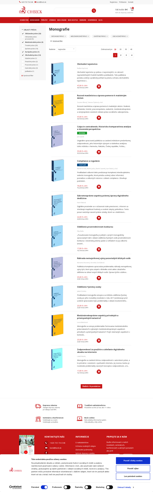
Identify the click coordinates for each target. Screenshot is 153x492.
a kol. (101, 102)
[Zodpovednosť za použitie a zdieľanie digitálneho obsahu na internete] (62, 359)
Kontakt (130, 2)
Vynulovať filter (28, 76)
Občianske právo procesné (31, 38)
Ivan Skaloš (110, 169)
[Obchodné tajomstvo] (62, 73)
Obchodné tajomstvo (87, 64)
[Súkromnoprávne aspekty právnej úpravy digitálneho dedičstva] (62, 205)
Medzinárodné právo (33, 42)
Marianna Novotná (83, 263)
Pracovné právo (30, 65)
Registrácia (113, 2)
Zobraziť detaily (124, 487)
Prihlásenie (122, 2)
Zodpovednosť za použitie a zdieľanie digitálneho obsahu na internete (101, 350)
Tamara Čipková (93, 102)
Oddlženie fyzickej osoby (89, 287)
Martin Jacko (91, 169)
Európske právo (31, 52)
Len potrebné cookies (133, 476)
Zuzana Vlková (82, 102)
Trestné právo (30, 45)
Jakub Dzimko (81, 291)
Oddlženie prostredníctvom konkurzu (95, 227)
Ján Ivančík (80, 137)
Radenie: (52, 49)
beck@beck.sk (55, 448)
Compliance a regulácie (88, 161)
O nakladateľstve (81, 442)
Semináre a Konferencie (53, 418)
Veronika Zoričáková (97, 263)
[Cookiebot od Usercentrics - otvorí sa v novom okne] (15, 487)
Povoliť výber (133, 468)
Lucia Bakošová (82, 322)
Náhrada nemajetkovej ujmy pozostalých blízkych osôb (104, 258)
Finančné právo (30, 62)
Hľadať (94, 10)
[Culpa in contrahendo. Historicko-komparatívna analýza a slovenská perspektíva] (62, 136)
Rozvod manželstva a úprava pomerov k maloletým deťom (101, 96)
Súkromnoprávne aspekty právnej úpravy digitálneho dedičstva (102, 197)
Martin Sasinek (100, 169)
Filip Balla (80, 231)
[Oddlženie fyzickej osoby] (62, 296)
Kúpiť (99, 86)
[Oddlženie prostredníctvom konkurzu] (62, 236)
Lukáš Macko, (81, 356)
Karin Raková (81, 203)
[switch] (67, 487)
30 (126, 49)
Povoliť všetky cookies (133, 461)
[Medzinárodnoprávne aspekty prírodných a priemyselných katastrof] (62, 325)
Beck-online (89, 418)
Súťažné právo (30, 58)
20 (120, 49)
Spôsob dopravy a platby (85, 453)
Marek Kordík (81, 169)
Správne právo (30, 49)
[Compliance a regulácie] (62, 170)
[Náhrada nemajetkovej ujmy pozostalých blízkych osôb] (62, 267)
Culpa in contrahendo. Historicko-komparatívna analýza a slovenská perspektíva (104, 127)
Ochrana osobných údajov (85, 446)
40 (131, 49)
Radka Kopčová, (82, 68)
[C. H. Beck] (34, 9)
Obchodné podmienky (83, 450)
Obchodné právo (31, 55)
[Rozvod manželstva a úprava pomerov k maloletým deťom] (62, 105)
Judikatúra (28, 71)
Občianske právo (31, 34)
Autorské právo (30, 68)
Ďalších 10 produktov (91, 386)
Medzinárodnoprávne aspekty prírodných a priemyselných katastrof (97, 316)
